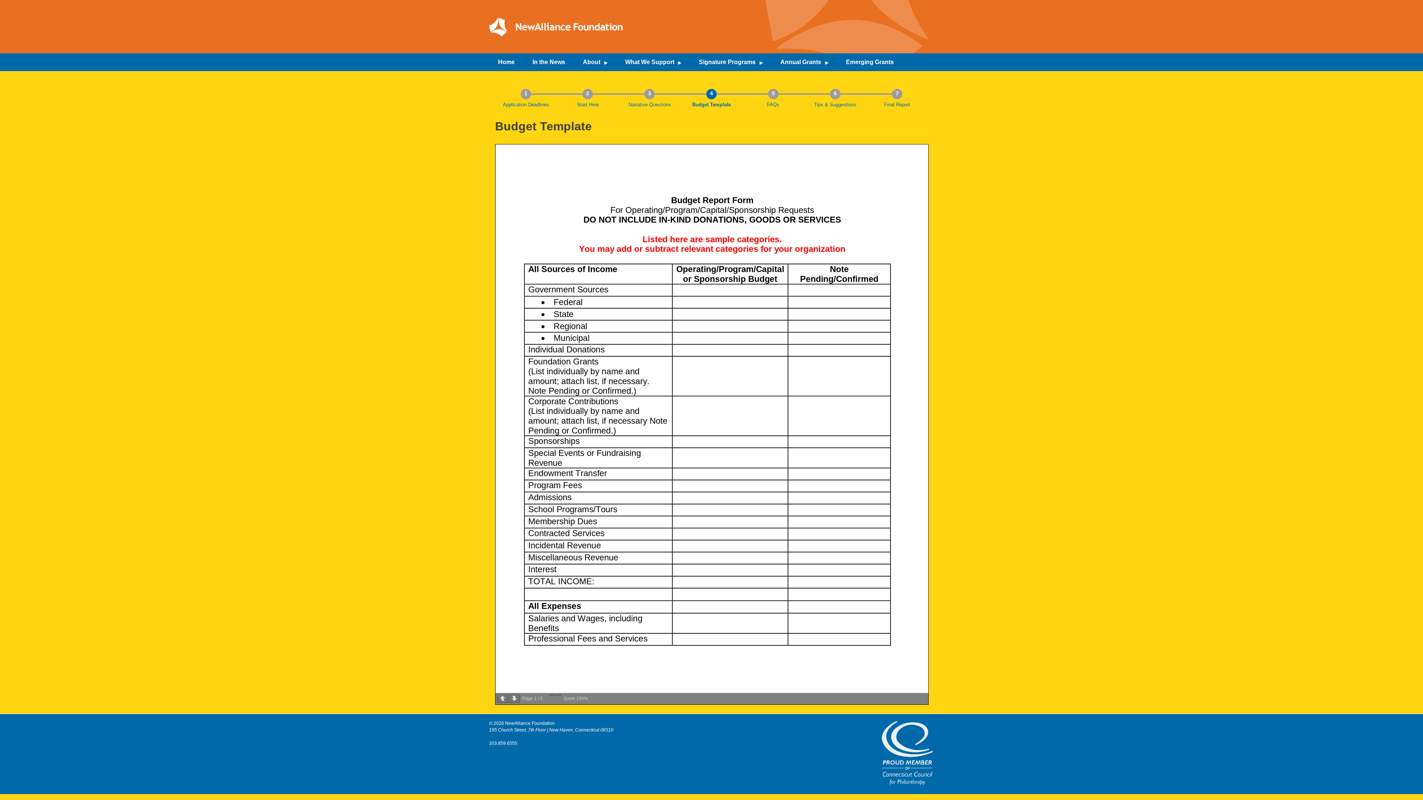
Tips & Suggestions (835, 104)
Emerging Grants (870, 62)
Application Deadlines (526, 104)
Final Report (897, 104)
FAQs (773, 104)
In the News (549, 62)
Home (506, 62)
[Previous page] (502, 698)
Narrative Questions (649, 104)
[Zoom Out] (552, 695)
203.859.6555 (503, 743)
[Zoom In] (558, 695)
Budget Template (711, 104)
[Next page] (514, 698)
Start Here (588, 104)
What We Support (649, 62)
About (591, 62)
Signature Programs (727, 62)
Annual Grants (800, 62)
